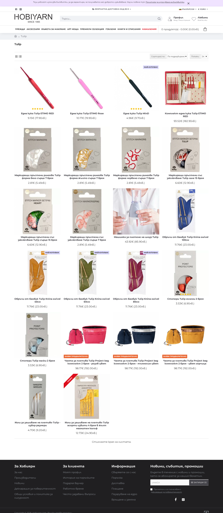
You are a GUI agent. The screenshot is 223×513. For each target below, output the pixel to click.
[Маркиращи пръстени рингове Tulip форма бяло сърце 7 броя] (37, 150)
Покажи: (195, 56)
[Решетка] (16, 56)
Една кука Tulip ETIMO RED (37, 113)
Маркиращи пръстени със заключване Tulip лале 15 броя (185, 177)
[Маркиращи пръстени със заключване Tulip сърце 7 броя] (87, 211)
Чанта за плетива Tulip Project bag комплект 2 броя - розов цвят (87, 362)
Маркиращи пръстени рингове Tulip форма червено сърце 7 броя (136, 177)
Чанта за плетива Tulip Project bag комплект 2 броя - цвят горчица (185, 362)
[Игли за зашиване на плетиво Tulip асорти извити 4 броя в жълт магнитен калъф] (87, 397)
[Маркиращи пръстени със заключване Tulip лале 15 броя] (185, 150)
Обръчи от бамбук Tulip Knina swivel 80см (136, 300)
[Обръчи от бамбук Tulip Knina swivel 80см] (136, 273)
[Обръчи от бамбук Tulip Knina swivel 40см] (37, 273)
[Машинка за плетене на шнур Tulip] (136, 211)
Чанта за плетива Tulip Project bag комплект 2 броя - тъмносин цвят (136, 362)
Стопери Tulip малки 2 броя (37, 360)
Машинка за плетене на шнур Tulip (136, 237)
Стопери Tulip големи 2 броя (185, 298)
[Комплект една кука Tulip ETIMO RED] (185, 88)
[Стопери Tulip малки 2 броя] (37, 335)
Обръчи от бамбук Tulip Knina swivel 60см (87, 300)
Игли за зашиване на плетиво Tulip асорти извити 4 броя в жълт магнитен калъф (87, 425)
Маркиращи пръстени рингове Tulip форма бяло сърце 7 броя (38, 177)
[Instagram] (183, 499)
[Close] (188, 3)
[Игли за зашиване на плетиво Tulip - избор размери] (37, 397)
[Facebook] (16, 9)
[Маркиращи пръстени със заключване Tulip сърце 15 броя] (37, 211)
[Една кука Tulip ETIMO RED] (37, 88)
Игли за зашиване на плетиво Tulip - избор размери (37, 424)
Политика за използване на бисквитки (165, 2)
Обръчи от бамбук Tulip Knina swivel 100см (185, 239)
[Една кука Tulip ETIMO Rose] (87, 88)
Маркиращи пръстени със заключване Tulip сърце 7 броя (87, 239)
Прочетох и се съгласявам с (166, 490)
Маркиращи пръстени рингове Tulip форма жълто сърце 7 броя (87, 177)
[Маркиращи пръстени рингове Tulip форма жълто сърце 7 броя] (87, 150)
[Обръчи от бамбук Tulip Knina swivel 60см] (87, 273)
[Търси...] (159, 19)
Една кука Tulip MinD (136, 113)
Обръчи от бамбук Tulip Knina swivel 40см (37, 300)
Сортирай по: (158, 56)
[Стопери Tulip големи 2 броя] (185, 273)
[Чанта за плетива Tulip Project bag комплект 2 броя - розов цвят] (87, 335)
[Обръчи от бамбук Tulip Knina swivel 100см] (185, 211)
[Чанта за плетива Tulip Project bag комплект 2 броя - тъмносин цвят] (136, 335)
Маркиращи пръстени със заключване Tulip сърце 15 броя (37, 239)
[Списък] (20, 56)
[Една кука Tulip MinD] (136, 88)
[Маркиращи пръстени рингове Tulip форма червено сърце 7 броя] (136, 150)
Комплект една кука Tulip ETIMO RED (185, 115)
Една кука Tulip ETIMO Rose (87, 113)
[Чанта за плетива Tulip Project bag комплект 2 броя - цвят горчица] (185, 335)
